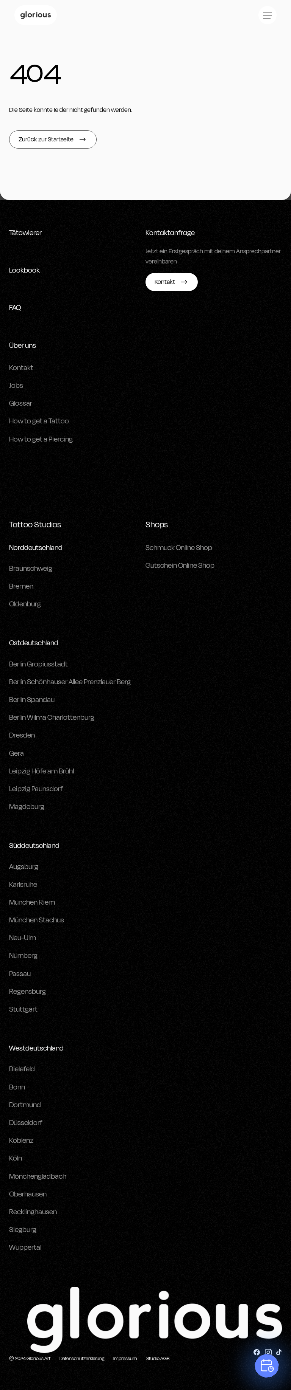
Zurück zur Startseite (46, 139)
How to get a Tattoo (39, 421)
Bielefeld (22, 1069)
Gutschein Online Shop (180, 565)
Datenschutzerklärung (81, 1358)
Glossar (20, 403)
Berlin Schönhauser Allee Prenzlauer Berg (70, 682)
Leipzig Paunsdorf (36, 789)
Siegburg (22, 1229)
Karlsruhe (23, 884)
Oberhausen (28, 1194)
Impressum (125, 1358)
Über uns (22, 345)
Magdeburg (26, 806)
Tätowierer (25, 233)
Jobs (16, 385)
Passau (20, 974)
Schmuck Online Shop (179, 547)
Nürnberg (23, 955)
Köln (15, 1158)
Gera (16, 753)
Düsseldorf (25, 1122)
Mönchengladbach (37, 1176)
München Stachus (36, 920)
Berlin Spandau (32, 699)
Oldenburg (25, 604)
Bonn (17, 1087)
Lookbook (24, 270)
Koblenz (21, 1140)
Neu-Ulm (22, 938)
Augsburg (23, 867)
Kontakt (21, 368)
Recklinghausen (33, 1212)
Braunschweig (30, 568)
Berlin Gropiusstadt (38, 664)
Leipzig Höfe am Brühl (41, 771)
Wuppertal (25, 1247)
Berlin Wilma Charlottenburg (51, 717)
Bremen (21, 586)
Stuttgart (23, 1009)
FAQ (15, 307)
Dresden (22, 735)
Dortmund (25, 1105)
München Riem (32, 902)
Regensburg (27, 991)
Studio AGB (157, 1358)
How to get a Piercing (41, 439)
